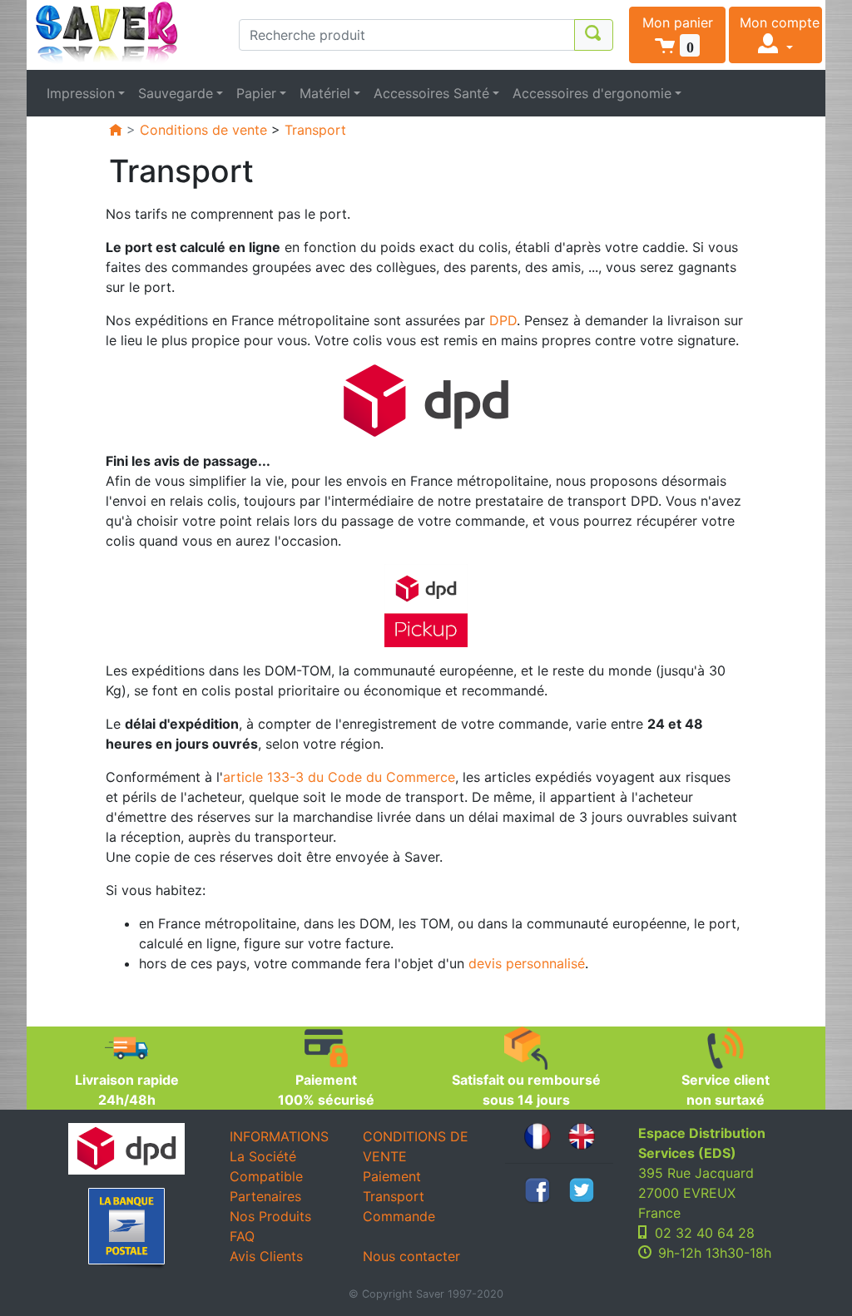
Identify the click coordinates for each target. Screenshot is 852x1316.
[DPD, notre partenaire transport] (426, 399)
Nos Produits (270, 1216)
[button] (677, 35)
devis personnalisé (526, 963)
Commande (399, 1216)
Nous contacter (411, 1256)
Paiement (392, 1176)
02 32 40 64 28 (705, 1232)
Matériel (325, 93)
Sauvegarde (175, 93)
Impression (81, 93)
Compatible (266, 1176)
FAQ (242, 1236)
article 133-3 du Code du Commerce (339, 777)
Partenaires (265, 1196)
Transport (315, 129)
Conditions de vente (203, 129)
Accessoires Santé (431, 93)
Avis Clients (266, 1256)
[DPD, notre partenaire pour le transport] (126, 1149)
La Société (263, 1156)
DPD (503, 320)
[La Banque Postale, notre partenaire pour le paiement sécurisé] (126, 1228)
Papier (256, 93)
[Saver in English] (581, 1135)
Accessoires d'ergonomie (592, 93)
